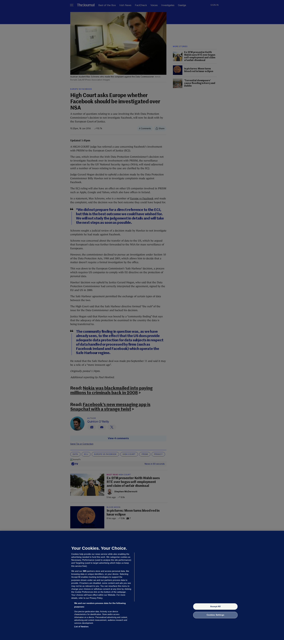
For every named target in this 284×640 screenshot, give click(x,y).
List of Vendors (81, 626)
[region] (142, 585)
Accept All (215, 606)
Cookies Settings (215, 615)
